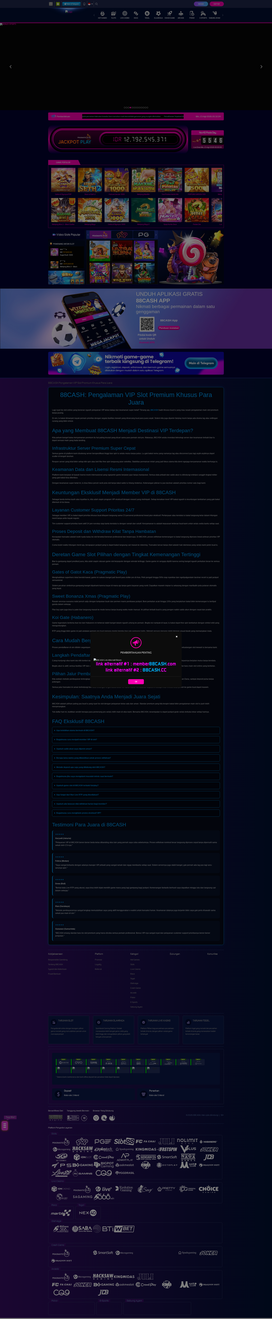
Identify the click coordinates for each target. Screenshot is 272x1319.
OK (136, 681)
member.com (154, 664)
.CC (155, 670)
